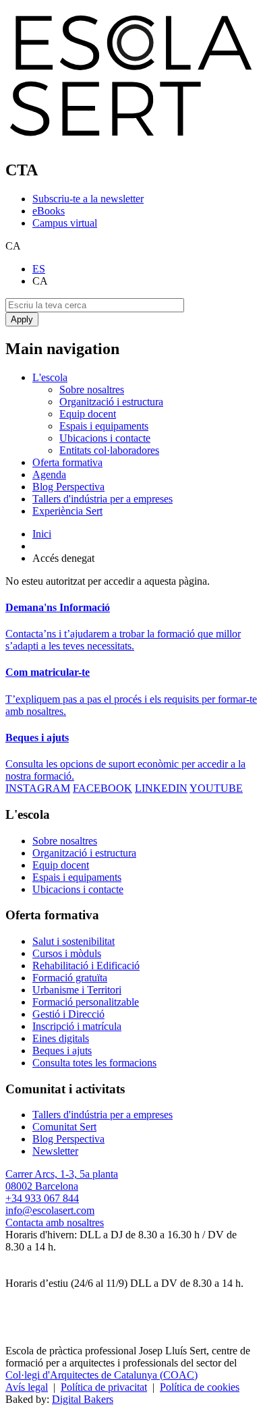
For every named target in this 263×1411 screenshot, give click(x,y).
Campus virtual (64, 223)
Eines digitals (60, 1038)
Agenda (49, 474)
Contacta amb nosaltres (54, 1222)
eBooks (48, 211)
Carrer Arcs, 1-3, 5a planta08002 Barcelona (61, 1180)
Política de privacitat (104, 1387)
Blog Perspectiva (68, 486)
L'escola (49, 377)
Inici (41, 534)
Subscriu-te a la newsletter (88, 198)
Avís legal (26, 1387)
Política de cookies (199, 1387)
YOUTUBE (216, 788)
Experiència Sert (67, 511)
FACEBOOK (102, 788)
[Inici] (131, 141)
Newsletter (55, 1151)
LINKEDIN (161, 788)
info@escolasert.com (49, 1210)
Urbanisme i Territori (76, 990)
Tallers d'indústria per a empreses (102, 499)
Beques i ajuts (62, 1050)
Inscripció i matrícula (76, 1026)
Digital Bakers (82, 1399)
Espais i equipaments (103, 426)
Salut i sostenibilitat (73, 941)
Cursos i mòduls (66, 953)
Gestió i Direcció (68, 1014)
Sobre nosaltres (91, 389)
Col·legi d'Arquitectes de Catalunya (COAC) (101, 1375)
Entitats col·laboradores (109, 450)
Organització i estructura (111, 401)
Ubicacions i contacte (104, 438)
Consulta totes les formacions (94, 1062)
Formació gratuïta (69, 977)
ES (38, 269)
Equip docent (87, 414)
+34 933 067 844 (42, 1198)
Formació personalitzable (85, 1002)
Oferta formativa (67, 462)
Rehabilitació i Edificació (86, 965)
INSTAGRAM (37, 788)
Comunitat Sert (64, 1126)
